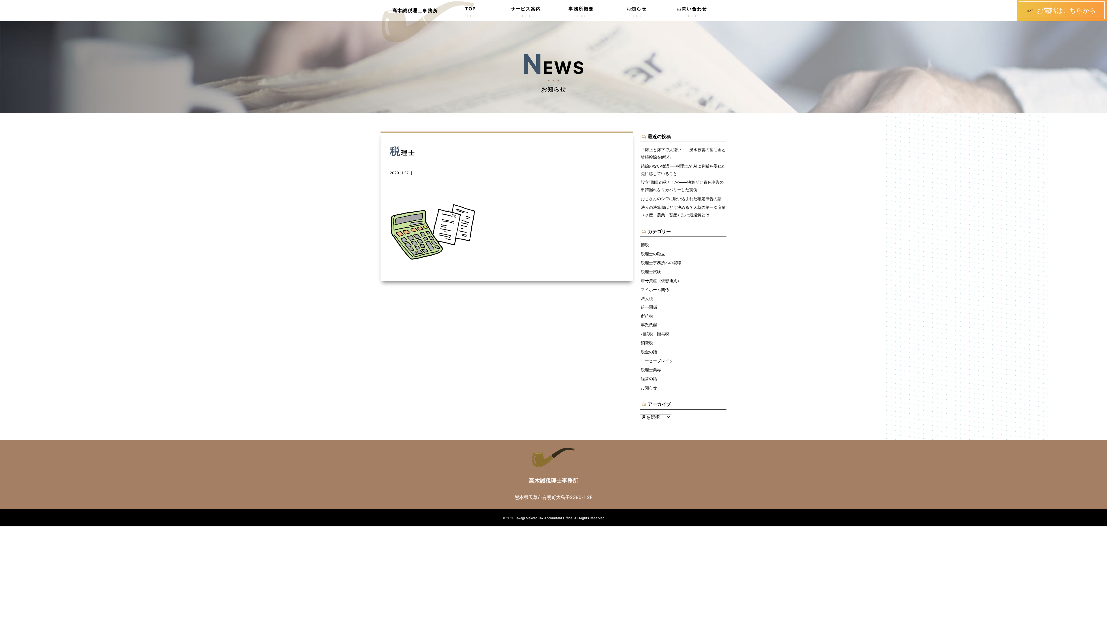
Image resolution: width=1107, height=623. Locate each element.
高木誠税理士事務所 (415, 10)
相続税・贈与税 (655, 333)
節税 (645, 244)
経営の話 (649, 378)
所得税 (647, 316)
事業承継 (649, 324)
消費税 (647, 342)
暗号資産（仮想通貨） (661, 280)
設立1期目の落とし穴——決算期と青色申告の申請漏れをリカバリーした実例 (682, 186)
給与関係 (649, 307)
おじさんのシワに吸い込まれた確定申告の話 (681, 198)
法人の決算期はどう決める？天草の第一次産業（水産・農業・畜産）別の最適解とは (683, 211)
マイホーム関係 (655, 289)
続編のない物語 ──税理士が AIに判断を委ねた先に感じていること (683, 170)
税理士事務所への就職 (661, 262)
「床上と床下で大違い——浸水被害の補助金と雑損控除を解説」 (683, 153)
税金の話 (649, 351)
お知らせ (649, 387)
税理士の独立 (653, 253)
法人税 (647, 298)
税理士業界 (651, 369)
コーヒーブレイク (657, 360)
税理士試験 (651, 271)
